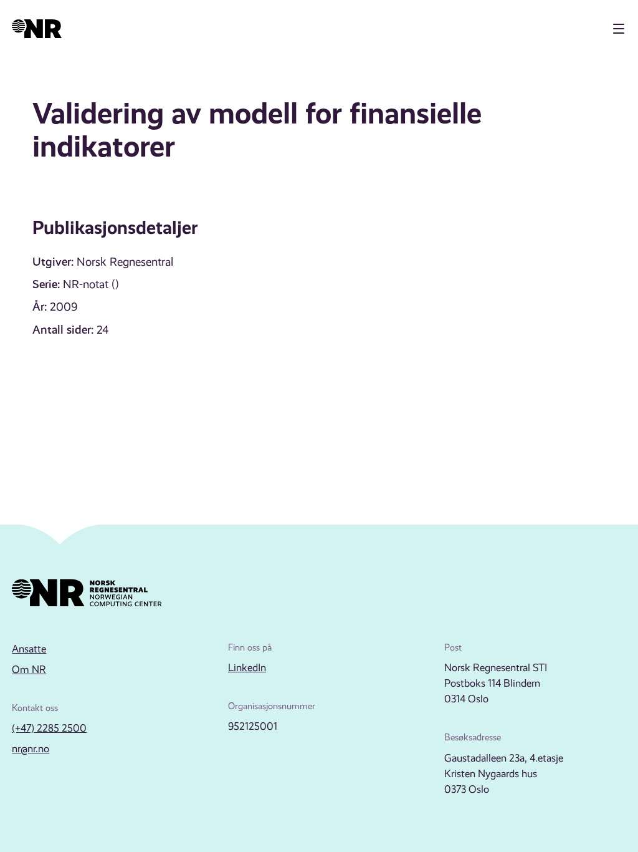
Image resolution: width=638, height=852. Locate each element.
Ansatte (29, 649)
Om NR (29, 669)
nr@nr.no (30, 749)
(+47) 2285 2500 (49, 728)
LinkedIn (247, 668)
